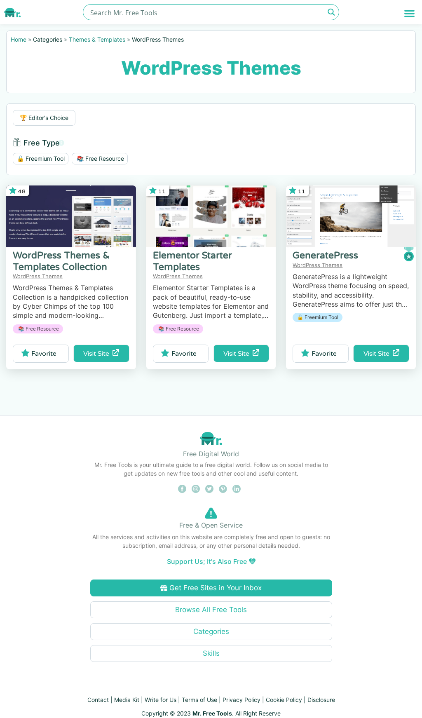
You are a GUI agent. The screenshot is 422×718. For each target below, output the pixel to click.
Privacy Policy (241, 699)
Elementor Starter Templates (192, 261)
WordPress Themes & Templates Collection (61, 261)
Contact (98, 699)
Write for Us (160, 699)
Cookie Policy (284, 699)
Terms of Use (199, 699)
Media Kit (126, 699)
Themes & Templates (97, 39)
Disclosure (321, 699)
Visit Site (98, 354)
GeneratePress (325, 255)
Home (18, 39)
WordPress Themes (38, 276)
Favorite (43, 354)
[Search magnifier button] (331, 12)
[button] (409, 13)
